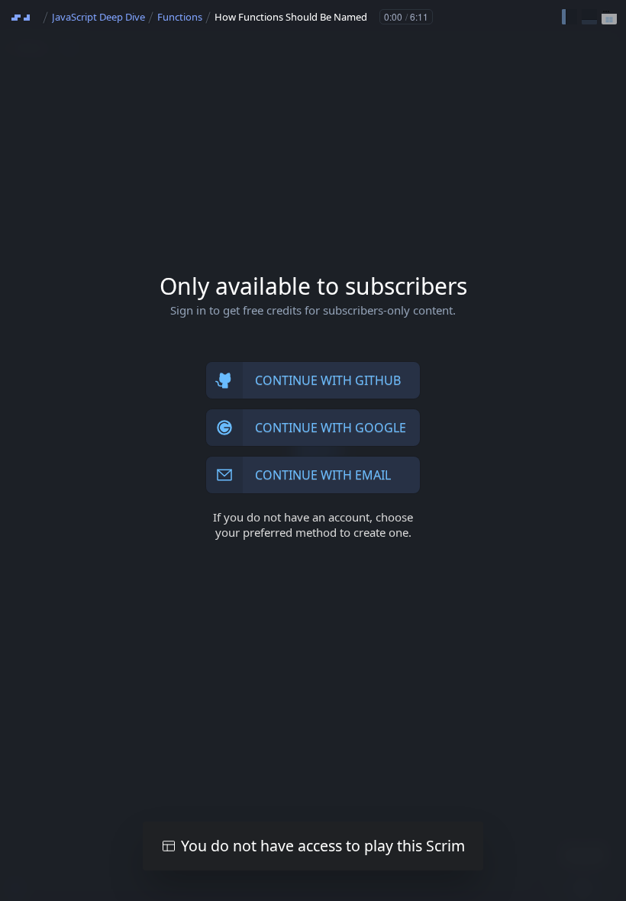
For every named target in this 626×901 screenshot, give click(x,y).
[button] (569, 17)
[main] (313, 450)
